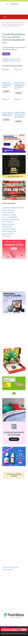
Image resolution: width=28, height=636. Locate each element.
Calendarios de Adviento (9, 215)
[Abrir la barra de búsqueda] (25, 17)
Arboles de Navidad (8, 212)
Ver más (6, 54)
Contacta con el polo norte (11, 567)
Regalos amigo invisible (9, 231)
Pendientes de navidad (9, 229)
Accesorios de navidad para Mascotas (13, 207)
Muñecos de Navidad (8, 224)
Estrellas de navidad (14, 59)
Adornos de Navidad (11, 22)
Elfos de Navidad (8, 569)
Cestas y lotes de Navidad (10, 217)
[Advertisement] (14, 275)
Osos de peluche (7, 226)
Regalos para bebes (8, 233)
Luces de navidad (7, 222)
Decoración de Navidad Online (11, 219)
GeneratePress (23, 633)
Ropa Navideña (6, 236)
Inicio (3, 22)
